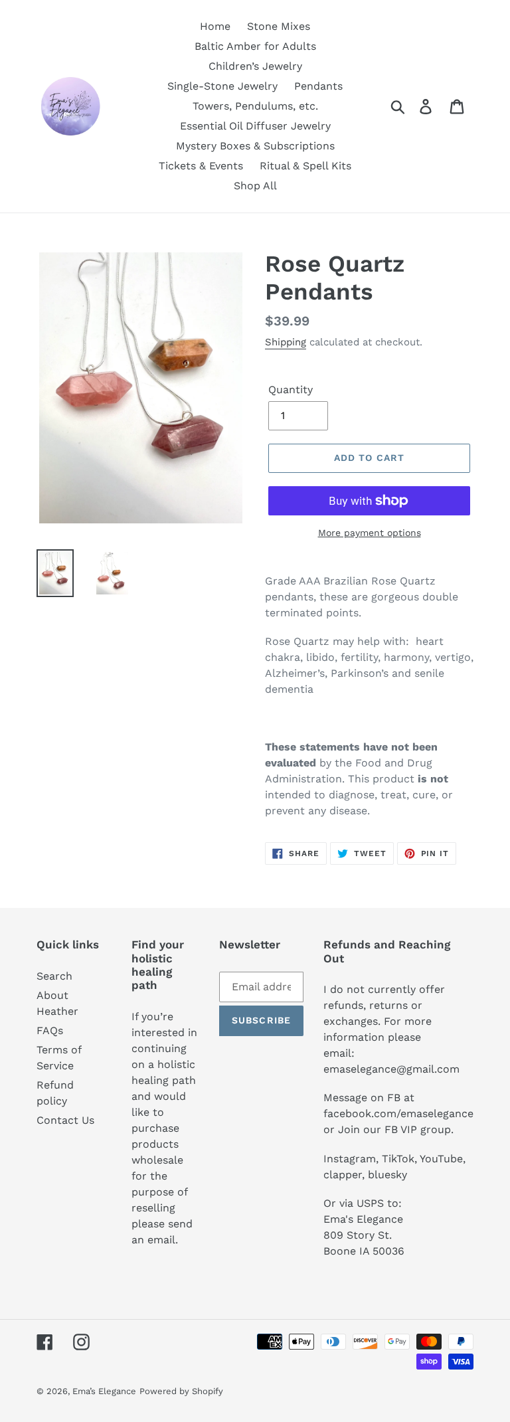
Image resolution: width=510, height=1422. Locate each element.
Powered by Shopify (181, 1391)
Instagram (349, 1158)
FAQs (50, 1030)
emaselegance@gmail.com (391, 1069)
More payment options (369, 532)
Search (54, 976)
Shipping (285, 342)
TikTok (398, 1158)
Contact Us (65, 1120)
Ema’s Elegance (104, 1391)
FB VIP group (417, 1129)
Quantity (290, 389)
